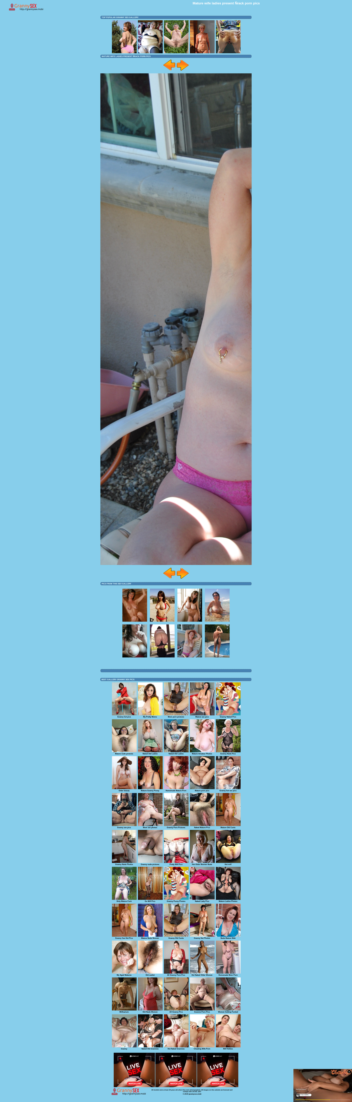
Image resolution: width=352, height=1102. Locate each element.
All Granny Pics (176, 1012)
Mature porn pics (202, 791)
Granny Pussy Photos (176, 901)
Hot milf (228, 864)
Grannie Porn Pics (202, 1012)
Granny (124, 1049)
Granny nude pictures (150, 864)
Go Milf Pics (150, 901)
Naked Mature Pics (202, 827)
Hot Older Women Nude (202, 864)
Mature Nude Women (150, 938)
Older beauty (124, 791)
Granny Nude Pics (228, 754)
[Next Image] (182, 71)
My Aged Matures (124, 975)
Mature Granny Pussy (150, 791)
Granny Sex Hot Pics (124, 938)
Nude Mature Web (228, 938)
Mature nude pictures (124, 754)
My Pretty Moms (150, 717)
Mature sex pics (202, 717)
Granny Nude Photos (124, 864)
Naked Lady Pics (202, 901)
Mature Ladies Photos (228, 901)
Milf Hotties (228, 1049)
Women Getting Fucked (228, 1012)
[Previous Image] (169, 71)
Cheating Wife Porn (202, 1049)
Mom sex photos (150, 827)
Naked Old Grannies (150, 1049)
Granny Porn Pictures (176, 827)
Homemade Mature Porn (176, 791)
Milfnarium (124, 1012)
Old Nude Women (150, 1012)
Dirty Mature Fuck (124, 901)
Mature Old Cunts (228, 827)
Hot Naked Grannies (176, 1049)
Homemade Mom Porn (228, 975)
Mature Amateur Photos (202, 754)
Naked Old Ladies (150, 754)
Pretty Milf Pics (176, 864)
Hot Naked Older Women (202, 975)
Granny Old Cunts (176, 938)
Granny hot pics (124, 717)
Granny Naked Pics (228, 717)
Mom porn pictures (176, 717)
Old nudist (150, 975)
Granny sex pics (124, 827)
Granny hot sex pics (228, 791)
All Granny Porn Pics (176, 975)
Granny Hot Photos (202, 938)
